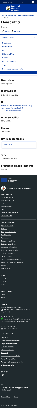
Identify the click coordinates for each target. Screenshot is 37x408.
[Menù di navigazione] (2, 8)
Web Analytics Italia (7, 365)
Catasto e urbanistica (8, 241)
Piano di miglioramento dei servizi (12, 362)
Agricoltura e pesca (7, 226)
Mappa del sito (5, 397)
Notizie (3, 278)
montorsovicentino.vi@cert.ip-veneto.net (17, 319)
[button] (21, 2)
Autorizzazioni (5, 238)
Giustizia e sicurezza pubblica (10, 250)
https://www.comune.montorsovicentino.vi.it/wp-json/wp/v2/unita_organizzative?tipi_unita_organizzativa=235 (17, 108)
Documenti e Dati (6, 216)
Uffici (2, 203)
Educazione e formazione (9, 247)
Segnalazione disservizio (9, 344)
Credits (16, 397)
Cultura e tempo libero (8, 244)
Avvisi (3, 284)
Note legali (4, 353)
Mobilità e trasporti (7, 256)
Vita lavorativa (6, 268)
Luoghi (3, 294)
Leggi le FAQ (5, 337)
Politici (3, 209)
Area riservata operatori (9, 405)
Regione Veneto (7, 2)
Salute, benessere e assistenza (11, 259)
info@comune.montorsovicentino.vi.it (16, 321)
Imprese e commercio (8, 253)
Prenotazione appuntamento (10, 340)
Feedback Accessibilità (8, 359)
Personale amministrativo (9, 213)
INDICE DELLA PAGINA (8, 38)
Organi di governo (7, 197)
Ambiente (4, 229)
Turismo (3, 265)
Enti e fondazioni (6, 206)
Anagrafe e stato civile (8, 232)
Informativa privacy (7, 350)
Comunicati (4, 281)
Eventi (3, 297)
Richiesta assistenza (7, 347)
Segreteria (8, 144)
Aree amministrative (7, 200)
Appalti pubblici (6, 235)
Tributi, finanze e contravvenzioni (12, 262)
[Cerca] (32, 8)
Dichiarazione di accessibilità (10, 356)
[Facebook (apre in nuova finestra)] (3, 375)
